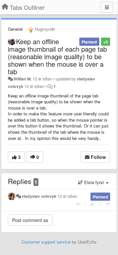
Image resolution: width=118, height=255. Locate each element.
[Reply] (78, 204)
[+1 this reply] (92, 204)
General (15, 29)
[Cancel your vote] (100, 204)
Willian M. (22, 79)
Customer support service (46, 242)
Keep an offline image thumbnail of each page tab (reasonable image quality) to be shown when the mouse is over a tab (57, 56)
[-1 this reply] (108, 204)
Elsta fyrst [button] (94, 182)
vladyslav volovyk (39, 196)
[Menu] (107, 7)
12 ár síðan (67, 196)
